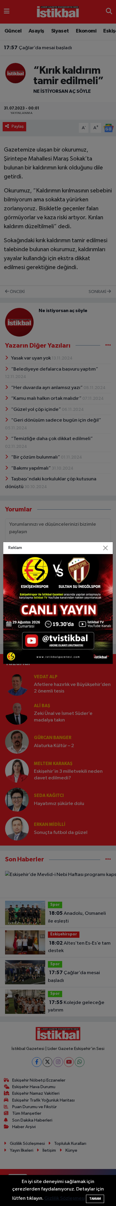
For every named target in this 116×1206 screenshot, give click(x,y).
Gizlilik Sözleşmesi (64, 1198)
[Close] (105, 548)
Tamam (95, 1198)
